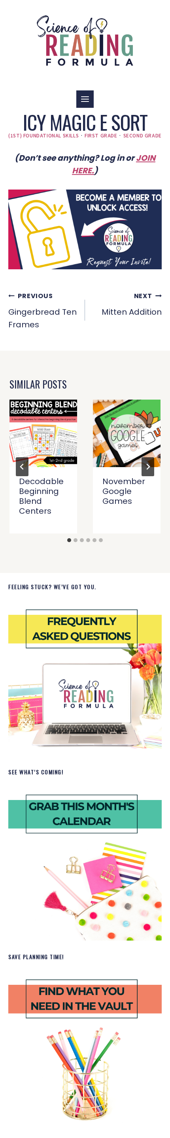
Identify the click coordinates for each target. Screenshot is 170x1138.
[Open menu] (85, 99)
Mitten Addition (132, 304)
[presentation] (43, 433)
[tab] (69, 540)
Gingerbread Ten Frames (42, 310)
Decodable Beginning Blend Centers (41, 496)
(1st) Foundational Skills (43, 135)
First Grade (101, 135)
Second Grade (142, 135)
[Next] (148, 466)
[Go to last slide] (22, 466)
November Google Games (123, 491)
